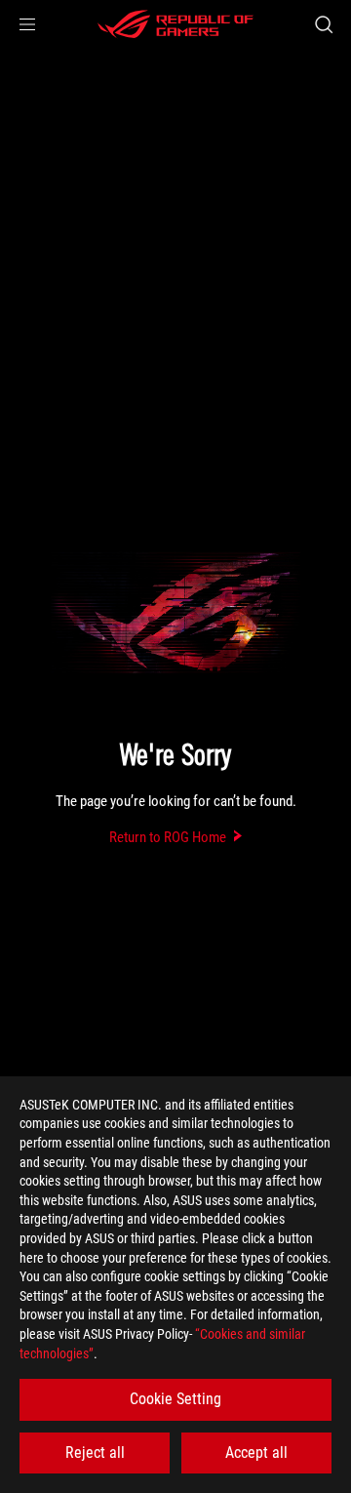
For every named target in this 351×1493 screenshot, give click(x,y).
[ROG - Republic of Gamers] (176, 24)
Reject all (95, 1452)
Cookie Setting (175, 1399)
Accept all (256, 1452)
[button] (27, 24)
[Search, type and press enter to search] (323, 24)
